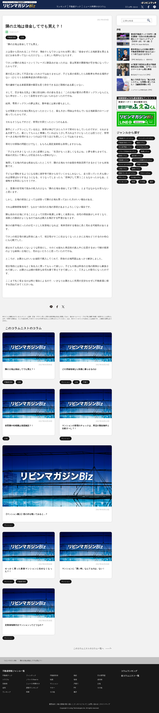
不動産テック (75, 6)
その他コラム (136, 177)
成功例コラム (137, 156)
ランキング (61, 6)
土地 (22, 37)
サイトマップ (105, 704)
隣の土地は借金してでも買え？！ (20, 369)
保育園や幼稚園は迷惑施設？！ (19, 425)
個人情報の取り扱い (64, 704)
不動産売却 (11, 37)
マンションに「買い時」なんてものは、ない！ (83, 569)
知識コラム (145, 151)
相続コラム (141, 143)
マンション (65, 382)
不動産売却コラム (125, 143)
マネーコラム (145, 173)
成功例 (99, 679)
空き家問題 (101, 675)
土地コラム (123, 169)
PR (75, 688)
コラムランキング (129, 671)
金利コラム (136, 169)
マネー (52, 688)
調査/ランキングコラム (127, 173)
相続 (75, 675)
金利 (4, 688)
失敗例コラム (123, 160)
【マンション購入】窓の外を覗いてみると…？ (26, 514)
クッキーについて (80, 704)
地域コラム (123, 156)
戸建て (85, 382)
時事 (133, 182)
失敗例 (4, 684)
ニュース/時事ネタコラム (94, 6)
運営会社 (52, 704)
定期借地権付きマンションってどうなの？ (24, 625)
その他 (142, 182)
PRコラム (122, 177)
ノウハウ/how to (32, 679)
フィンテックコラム (145, 138)
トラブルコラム (142, 147)
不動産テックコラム (126, 138)
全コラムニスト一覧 (130, 676)
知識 (51, 679)
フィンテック (31, 675)
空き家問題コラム (125, 147)
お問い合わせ (133, 7)
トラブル (5, 679)
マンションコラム (125, 164)
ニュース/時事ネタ (33, 684)
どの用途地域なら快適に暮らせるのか (79, 369)
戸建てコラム (142, 164)
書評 (151, 182)
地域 (75, 679)
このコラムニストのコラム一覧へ (88, 648)
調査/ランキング (32, 688)
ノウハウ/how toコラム (127, 151)
